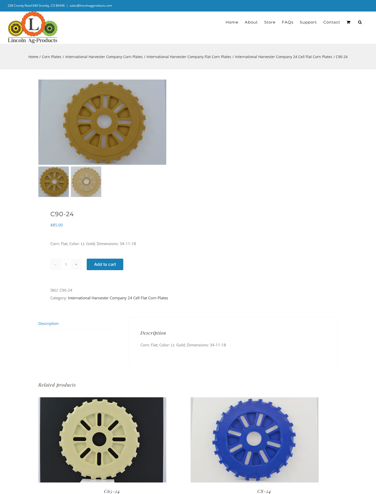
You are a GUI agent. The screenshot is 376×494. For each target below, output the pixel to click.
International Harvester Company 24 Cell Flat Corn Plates (118, 297)
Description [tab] (48, 323)
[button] (360, 22)
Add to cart (105, 264)
